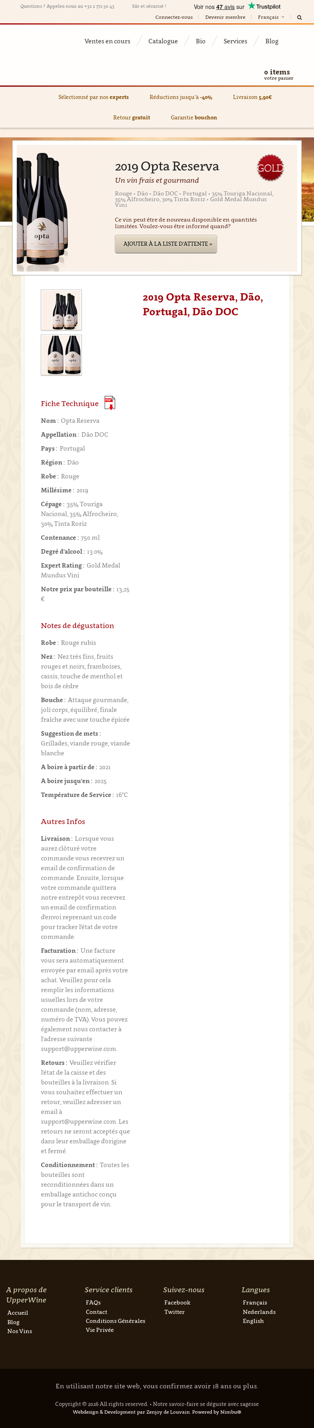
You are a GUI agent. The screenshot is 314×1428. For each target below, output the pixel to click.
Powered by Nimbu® (216, 1412)
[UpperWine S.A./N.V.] (41, 39)
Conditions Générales (115, 1320)
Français (269, 17)
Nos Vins (19, 1330)
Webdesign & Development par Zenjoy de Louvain (131, 1412)
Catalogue (163, 41)
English (253, 1320)
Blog (271, 41)
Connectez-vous (174, 17)
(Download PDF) (109, 403)
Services (235, 41)
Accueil (17, 1312)
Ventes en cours (107, 41)
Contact (96, 1311)
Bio (201, 41)
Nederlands (259, 1311)
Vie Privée (100, 1329)
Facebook (177, 1302)
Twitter (174, 1311)
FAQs (93, 1302)
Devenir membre (225, 17)
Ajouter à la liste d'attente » (167, 243)
